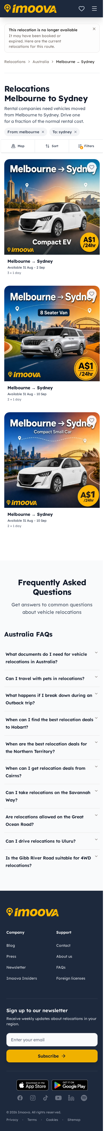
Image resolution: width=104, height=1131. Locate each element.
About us (64, 956)
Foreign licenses (70, 978)
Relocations (15, 61)
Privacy (12, 1120)
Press (11, 956)
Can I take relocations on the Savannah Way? (48, 796)
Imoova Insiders (21, 978)
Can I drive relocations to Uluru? (40, 841)
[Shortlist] (81, 8)
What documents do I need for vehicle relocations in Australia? (46, 657)
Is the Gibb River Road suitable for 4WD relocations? (48, 861)
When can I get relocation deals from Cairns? (45, 771)
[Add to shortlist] (92, 167)
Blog (10, 945)
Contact (63, 945)
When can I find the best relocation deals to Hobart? (49, 723)
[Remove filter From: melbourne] (43, 132)
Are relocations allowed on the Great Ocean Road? (44, 820)
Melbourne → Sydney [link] (75, 61)
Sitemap (74, 1120)
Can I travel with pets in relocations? (45, 678)
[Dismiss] (94, 29)
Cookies (52, 1120)
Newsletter (16, 967)
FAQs (61, 967)
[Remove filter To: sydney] (75, 132)
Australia (41, 61)
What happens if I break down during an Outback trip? (49, 699)
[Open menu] (94, 8)
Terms (32, 1120)
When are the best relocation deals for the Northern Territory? (46, 747)
